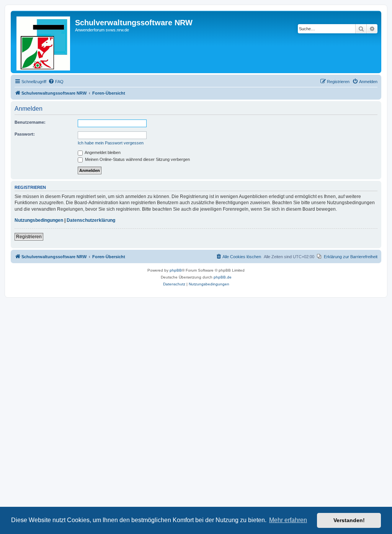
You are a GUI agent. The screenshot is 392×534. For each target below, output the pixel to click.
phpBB (176, 270)
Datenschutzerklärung (91, 220)
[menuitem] (56, 81)
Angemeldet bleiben (102, 152)
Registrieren (29, 236)
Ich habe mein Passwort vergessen (111, 143)
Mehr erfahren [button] (288, 520)
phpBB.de (223, 277)
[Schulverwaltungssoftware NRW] (44, 42)
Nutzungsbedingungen (39, 220)
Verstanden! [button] (349, 520)
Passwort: (25, 134)
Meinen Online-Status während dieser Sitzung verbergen (137, 159)
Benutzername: (30, 122)
